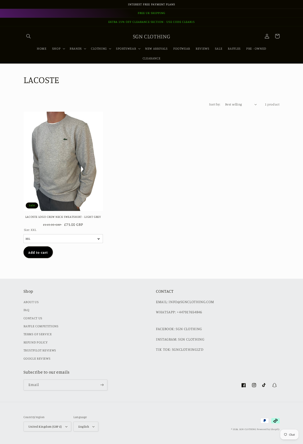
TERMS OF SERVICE (38, 334)
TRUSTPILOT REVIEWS (40, 350)
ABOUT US (31, 302)
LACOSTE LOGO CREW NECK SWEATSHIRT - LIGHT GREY (63, 216)
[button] (29, 36)
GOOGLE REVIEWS (37, 358)
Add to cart (38, 252)
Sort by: (214, 104)
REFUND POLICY (36, 342)
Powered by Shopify (268, 429)
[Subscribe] (102, 385)
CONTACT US (33, 318)
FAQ (27, 310)
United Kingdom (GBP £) (45, 426)
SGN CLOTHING (247, 429)
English (83, 426)
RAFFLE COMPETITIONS (41, 326)
